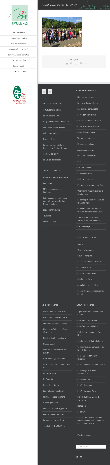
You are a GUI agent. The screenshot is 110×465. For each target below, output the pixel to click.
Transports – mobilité (86, 138)
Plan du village (49, 221)
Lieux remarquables (51, 210)
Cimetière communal (86, 132)
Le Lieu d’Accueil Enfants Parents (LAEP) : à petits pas (55, 146)
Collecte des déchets (86, 179)
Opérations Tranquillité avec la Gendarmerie (90, 192)
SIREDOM (81, 411)
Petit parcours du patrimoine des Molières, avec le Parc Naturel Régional (55, 201)
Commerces (48, 183)
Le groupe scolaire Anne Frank (56, 121)
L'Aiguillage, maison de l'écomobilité (86, 372)
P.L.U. (79, 161)
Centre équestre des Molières (55, 323)
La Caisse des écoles (52, 159)
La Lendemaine (49, 373)
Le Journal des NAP (51, 115)
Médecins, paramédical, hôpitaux (53, 190)
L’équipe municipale (85, 97)
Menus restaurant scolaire (54, 127)
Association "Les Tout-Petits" (55, 311)
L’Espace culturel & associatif (89, 120)
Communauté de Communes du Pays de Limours (90, 348)
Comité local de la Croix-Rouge (90, 341)
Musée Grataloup (84, 385)
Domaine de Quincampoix (54, 358)
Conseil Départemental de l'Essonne (88, 357)
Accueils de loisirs (50, 154)
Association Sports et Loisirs (55, 317)
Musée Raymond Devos (87, 391)
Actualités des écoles (52, 110)
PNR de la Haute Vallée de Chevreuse (88, 398)
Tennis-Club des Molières (54, 426)
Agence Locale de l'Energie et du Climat (90, 313)
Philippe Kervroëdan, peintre (55, 408)
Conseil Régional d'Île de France (91, 364)
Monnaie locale (83, 379)
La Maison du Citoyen (86, 114)
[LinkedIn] (44, 91)
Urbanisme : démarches (87, 155)
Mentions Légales (84, 435)
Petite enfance (49, 139)
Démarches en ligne (85, 144)
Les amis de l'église (51, 385)
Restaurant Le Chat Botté (53, 420)
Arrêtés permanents (85, 150)
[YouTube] (50, 91)
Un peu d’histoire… (85, 250)
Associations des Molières (88, 285)
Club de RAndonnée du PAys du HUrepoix (90, 334)
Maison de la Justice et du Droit (90, 185)
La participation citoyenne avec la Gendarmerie (90, 201)
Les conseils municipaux (87, 103)
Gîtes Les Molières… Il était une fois (56, 366)
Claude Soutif (49, 344)
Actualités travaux (85, 173)
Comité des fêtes (84, 279)
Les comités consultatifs (87, 109)
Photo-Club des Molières (53, 414)
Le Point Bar (48, 379)
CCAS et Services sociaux (88, 126)
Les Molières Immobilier (53, 391)
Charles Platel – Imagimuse (54, 338)
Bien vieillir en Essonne (87, 320)
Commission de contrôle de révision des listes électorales (89, 210)
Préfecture (81, 406)
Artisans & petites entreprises (56, 177)
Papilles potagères (51, 402)
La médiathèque (84, 267)
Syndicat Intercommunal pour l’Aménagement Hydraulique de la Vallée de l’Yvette (90, 420)
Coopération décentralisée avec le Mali (90, 292)
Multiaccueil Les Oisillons (54, 397)
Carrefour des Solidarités (87, 326)
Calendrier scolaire (51, 133)
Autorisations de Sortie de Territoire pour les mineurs (88, 219)
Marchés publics (84, 167)
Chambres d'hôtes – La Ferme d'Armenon (56, 330)
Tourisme (47, 215)
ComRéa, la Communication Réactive (54, 351)
